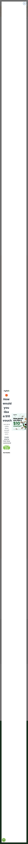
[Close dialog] (24, 3)
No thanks (6, 453)
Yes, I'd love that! (6, 448)
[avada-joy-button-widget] (4, 840)
